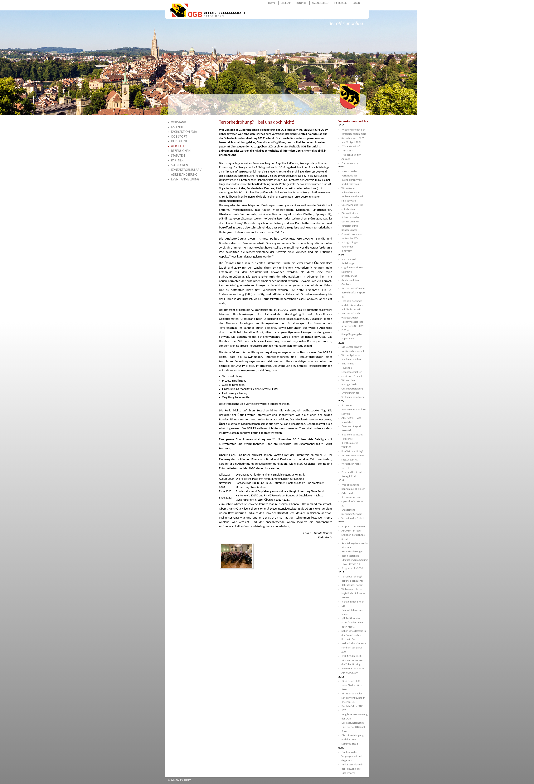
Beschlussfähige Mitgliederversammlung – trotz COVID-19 (354, 560)
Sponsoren (179, 165)
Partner (177, 160)
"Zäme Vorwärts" (350, 146)
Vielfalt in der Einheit (352, 518)
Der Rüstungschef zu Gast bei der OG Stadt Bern (353, 727)
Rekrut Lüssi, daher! (352, 585)
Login (356, 3)
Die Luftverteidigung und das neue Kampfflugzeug (352, 739)
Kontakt (301, 3)
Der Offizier (180, 141)
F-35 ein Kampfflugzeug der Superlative (351, 334)
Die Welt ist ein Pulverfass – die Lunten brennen (350, 217)
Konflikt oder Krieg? (352, 451)
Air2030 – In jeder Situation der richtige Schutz (353, 534)
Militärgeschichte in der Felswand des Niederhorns (352, 768)
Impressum (341, 3)
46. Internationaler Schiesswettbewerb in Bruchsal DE (353, 697)
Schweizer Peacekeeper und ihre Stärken (353, 409)
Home (271, 3)
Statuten (178, 155)
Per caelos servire (351, 163)
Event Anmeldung (185, 179)
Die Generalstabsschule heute (352, 610)
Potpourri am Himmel (353, 526)
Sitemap (286, 3)
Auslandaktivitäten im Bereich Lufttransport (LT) (353, 292)
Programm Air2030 (352, 568)
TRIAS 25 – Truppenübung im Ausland (351, 154)
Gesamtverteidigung (352, 388)
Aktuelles (178, 146)
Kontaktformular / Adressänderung (186, 172)
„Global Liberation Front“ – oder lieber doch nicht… (352, 622)
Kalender (178, 127)
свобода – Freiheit (351, 376)
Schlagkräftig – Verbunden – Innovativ (349, 246)
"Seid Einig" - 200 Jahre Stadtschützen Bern (352, 685)
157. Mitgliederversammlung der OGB (354, 714)
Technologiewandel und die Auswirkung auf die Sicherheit (352, 305)
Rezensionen (180, 151)
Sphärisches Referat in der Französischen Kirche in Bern (353, 635)
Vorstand (178, 122)
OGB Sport (179, 136)
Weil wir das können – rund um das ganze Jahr (353, 647)
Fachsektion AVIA (184, 132)
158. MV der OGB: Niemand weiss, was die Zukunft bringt (352, 660)
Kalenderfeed (320, 3)
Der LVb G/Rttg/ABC (352, 706)
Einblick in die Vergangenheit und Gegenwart (351, 756)
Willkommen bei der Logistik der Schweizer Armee (353, 593)
